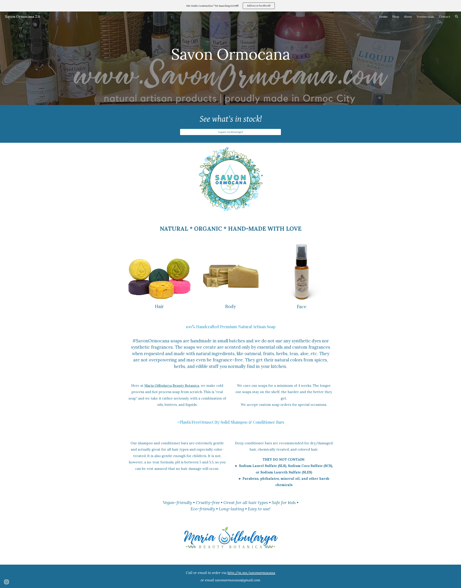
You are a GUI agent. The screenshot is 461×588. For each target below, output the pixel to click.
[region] (230, 6)
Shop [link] (395, 16)
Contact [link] (444, 16)
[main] (230, 55)
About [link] (408, 16)
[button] (456, 16)
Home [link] (383, 16)
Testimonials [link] (425, 16)
